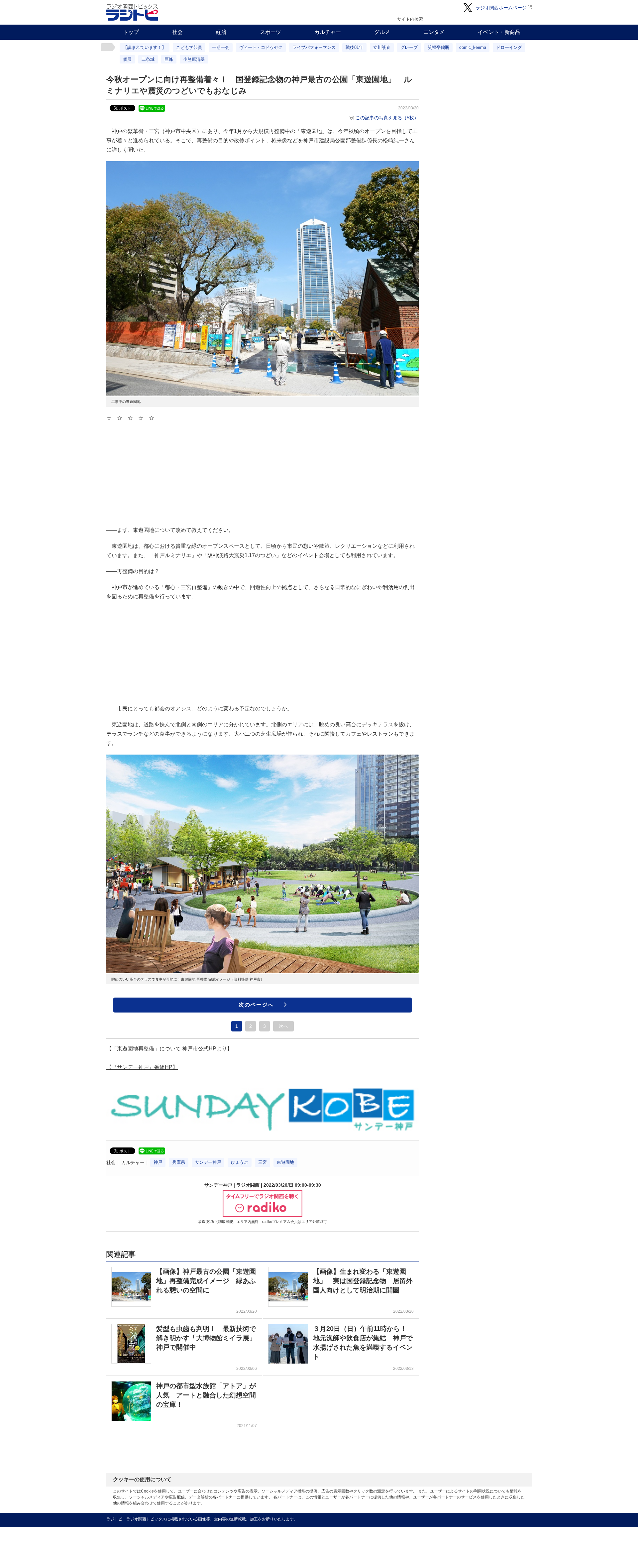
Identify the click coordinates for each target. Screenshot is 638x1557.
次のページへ (256, 1005)
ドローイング (509, 47)
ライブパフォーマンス (314, 47)
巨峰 (168, 59)
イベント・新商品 (499, 32)
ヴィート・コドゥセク (260, 47)
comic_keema (472, 47)
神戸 (158, 1162)
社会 (177, 32)
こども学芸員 (189, 47)
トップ (131, 32)
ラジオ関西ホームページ (501, 7)
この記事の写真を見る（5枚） (387, 117)
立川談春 (381, 47)
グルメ (382, 32)
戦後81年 (354, 47)
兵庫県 (178, 1162)
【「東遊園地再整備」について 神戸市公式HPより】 (169, 1048)
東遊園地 (285, 1162)
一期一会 (220, 47)
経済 (221, 32)
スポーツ (270, 32)
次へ (283, 1026)
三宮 (262, 1162)
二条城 (148, 59)
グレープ (409, 47)
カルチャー (327, 32)
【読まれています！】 (144, 47)
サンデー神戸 (208, 1162)
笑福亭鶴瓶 (438, 47)
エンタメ (434, 32)
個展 (127, 59)
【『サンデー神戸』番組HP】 (142, 1067)
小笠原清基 (194, 59)
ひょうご (239, 1162)
